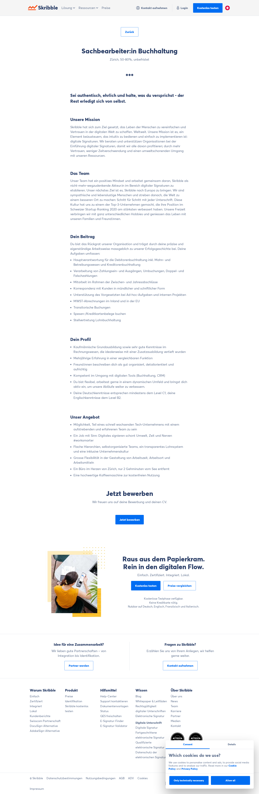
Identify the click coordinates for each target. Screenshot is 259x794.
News (174, 701)
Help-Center (108, 696)
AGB (122, 778)
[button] (227, 8)
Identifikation (73, 701)
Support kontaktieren (114, 701)
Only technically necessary (189, 780)
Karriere (176, 711)
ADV (131, 778)
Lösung (67, 8)
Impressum (37, 788)
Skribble (48, 7)
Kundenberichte (40, 716)
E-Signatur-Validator (113, 726)
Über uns (176, 696)
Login (184, 8)
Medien (175, 721)
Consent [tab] (187, 744)
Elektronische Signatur (149, 716)
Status (104, 711)
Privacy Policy (189, 768)
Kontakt (176, 726)
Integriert (36, 706)
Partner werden (79, 665)
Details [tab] (232, 744)
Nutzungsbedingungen (100, 778)
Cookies (142, 778)
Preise (106, 8)
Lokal (33, 711)
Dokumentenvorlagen (114, 706)
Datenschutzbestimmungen (64, 778)
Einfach (34, 696)
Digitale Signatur (146, 727)
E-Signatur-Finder (112, 721)
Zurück (129, 32)
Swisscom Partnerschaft (45, 721)
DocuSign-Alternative (44, 726)
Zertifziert (36, 701)
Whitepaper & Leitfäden (151, 701)
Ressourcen (87, 8)
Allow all (230, 780)
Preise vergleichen (180, 585)
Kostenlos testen (207, 8)
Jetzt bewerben (129, 519)
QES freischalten (111, 716)
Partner (176, 716)
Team (174, 706)
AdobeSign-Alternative (45, 731)
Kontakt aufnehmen (154, 8)
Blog (138, 696)
